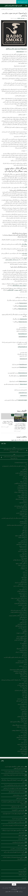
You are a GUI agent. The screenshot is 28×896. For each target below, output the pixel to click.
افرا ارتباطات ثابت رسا (22, 507)
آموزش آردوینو (23, 471)
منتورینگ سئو (24, 718)
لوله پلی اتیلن (24, 702)
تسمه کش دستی (23, 554)
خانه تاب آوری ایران (22, 584)
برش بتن (25, 528)
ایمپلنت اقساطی (23, 521)
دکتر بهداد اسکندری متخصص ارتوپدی (19, 612)
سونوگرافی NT (23, 643)
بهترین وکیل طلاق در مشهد (21, 535)
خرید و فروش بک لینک (22, 1)
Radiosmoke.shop (23, 321)
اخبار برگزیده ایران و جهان (21, 499)
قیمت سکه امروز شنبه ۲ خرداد (19, 818)
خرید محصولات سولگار (22, 600)
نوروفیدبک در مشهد (22, 739)
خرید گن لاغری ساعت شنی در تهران (19, 598)
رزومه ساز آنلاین (23, 622)
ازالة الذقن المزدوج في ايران (20, 506)
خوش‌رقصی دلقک (22, 845)
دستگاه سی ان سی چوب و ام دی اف (19, 610)
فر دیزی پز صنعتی (23, 666)
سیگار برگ (24, 244)
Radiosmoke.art (23, 384)
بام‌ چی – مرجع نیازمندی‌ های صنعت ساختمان (17, 525)
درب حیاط (24, 607)
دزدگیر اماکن (24, 608)
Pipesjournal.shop (23, 306)
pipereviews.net (23, 358)
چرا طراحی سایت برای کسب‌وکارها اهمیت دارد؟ (15, 785)
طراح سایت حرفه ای (22, 660)
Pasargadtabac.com (22, 333)
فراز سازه (24, 667)
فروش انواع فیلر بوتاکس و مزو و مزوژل (18, 669)
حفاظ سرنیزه (24, 580)
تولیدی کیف (24, 561)
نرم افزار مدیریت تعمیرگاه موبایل (19, 725)
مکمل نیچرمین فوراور (22, 716)
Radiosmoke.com (23, 381)
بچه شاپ (25, 527)
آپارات (20, 290)
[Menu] (26, 5)
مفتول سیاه (24, 713)
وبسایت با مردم (23, 746)
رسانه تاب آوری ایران (22, 624)
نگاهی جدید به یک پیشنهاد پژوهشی (19, 730)
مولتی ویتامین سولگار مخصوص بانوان (18, 721)
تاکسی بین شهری (23, 546)
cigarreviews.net (23, 375)
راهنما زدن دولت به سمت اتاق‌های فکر (17, 791)
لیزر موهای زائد (23, 706)
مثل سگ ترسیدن (22, 838)
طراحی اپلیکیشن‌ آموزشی (21, 662)
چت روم (25, 573)
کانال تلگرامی (10, 290)
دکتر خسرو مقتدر (23, 613)
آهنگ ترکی (24, 478)
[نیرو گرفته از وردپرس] (17, 891)
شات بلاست (24, 647)
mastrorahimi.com (23, 392)
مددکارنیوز (24, 711)
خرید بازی (25, 587)
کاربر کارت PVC (23, 687)
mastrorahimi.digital (22, 400)
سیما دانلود (24, 645)
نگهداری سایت (23, 732)
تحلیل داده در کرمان (22, 551)
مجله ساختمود (23, 709)
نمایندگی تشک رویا (23, 735)
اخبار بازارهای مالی (22, 497)
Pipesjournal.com (23, 303)
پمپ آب (25, 539)
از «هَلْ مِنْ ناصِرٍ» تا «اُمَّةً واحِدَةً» (19, 810)
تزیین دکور (24, 553)
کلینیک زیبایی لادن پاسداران (21, 690)
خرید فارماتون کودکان (22, 591)
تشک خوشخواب (23, 556)
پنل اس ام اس (24, 540)
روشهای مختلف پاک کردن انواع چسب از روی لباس (14, 788)
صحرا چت (24, 653)
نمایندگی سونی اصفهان (21, 737)
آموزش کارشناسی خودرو (21, 473)
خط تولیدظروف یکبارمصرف (20, 603)
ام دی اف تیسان (23, 511)
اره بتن (25, 504)
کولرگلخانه (24, 692)
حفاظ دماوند (24, 577)
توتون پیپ (24, 239)
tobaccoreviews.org (22, 373)
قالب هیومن (7, 891)
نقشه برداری (24, 728)
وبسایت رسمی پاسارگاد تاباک (19, 285)
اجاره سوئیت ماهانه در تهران (20, 492)
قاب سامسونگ (23, 674)
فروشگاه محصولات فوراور (21, 673)
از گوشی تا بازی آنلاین (21, 798)
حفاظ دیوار (24, 579)
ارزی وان (25, 500)
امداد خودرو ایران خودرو (21, 513)
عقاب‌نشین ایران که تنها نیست (19, 842)
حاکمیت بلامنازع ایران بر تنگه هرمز (18, 848)
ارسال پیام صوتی (23, 502)
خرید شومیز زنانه (23, 589)
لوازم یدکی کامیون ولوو (22, 700)
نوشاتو (25, 740)
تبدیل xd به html (23, 547)
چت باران (25, 572)
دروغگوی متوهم (22, 835)
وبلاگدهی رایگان (23, 749)
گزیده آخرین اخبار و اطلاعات (7, 9)
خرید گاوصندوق (23, 596)
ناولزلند (25, 723)
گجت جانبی (24, 695)
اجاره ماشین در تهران (22, 495)
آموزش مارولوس (23, 474)
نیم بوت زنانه (24, 742)
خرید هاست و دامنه (22, 601)
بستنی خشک (24, 533)
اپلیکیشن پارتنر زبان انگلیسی (20, 483)
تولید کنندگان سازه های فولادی (20, 560)
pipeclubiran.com (23, 364)
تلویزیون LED (24, 558)
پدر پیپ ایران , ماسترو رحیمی (11, 259)
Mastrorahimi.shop (22, 308)
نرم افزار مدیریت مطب (22, 727)
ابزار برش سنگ (23, 481)
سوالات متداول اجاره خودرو (21, 640)
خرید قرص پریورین (23, 593)
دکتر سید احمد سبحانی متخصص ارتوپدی (18, 615)
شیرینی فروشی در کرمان (21, 652)
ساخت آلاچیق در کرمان (22, 636)
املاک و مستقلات (23, 514)
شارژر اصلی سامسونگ (22, 648)
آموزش (25, 258)
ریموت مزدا (24, 629)
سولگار (25, 641)
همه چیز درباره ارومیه (22, 744)
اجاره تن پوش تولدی (22, 490)
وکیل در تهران (24, 753)
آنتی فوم (25, 476)
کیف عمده (24, 693)
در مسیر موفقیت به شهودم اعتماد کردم (17, 822)
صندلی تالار (24, 655)
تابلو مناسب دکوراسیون (21, 544)
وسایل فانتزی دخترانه (22, 751)
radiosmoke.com (20, 51)
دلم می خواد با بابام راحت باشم (13, 5)
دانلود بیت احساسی (22, 605)
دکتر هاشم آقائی (23, 617)
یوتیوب (16, 290)
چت (26, 570)
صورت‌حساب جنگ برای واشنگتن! (18, 807)
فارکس (25, 664)
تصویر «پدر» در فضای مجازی (19, 795)
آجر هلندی (24, 469)
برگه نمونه (24, 532)
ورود (25, 868)
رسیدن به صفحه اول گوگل (21, 626)
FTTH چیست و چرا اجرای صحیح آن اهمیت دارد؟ (15, 771)
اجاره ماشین (24, 493)
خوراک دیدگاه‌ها (22, 874)
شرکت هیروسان (23, 650)
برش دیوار (24, 530)
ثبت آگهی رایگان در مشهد (21, 563)
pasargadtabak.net (23, 336)
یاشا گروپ (24, 754)
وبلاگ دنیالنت (24, 747)
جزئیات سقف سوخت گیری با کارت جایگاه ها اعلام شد (7, 423)
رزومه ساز (24, 620)
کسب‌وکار (25, 688)
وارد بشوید (13, 440)
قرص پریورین (24, 678)
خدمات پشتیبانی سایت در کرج (20, 586)
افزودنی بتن (24, 509)
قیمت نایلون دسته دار (22, 685)
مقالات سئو (24, 714)
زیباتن (25, 634)
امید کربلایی (24, 516)
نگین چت (25, 733)
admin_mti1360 (20, 18)
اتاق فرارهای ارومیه (22, 485)
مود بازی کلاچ (24, 720)
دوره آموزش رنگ (23, 619)
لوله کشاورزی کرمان (22, 704)
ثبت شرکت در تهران (22, 565)
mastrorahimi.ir (23, 395)
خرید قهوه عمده (23, 594)
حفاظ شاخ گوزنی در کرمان (21, 582)
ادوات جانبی (24, 253)
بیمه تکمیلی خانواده (22, 537)
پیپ (26, 248)
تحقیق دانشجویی (23, 549)
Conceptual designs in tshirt (21, 462)
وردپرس (24, 878)
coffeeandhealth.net (22, 346)
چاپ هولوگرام (24, 568)
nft (26, 464)
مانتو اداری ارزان (23, 707)
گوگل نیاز (25, 697)
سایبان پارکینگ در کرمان (21, 638)
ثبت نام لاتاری (24, 567)
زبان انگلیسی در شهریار (21, 633)
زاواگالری (25, 631)
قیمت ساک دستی (23, 683)
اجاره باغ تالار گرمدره (22, 487)
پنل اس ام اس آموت (22, 542)
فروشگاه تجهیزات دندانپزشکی (20, 671)
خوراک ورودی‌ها (22, 871)
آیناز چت (25, 480)
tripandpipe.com (23, 367)
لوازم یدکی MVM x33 (22, 699)
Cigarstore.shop (23, 319)
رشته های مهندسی (22, 627)
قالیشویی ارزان (23, 676)
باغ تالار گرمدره (23, 523)
